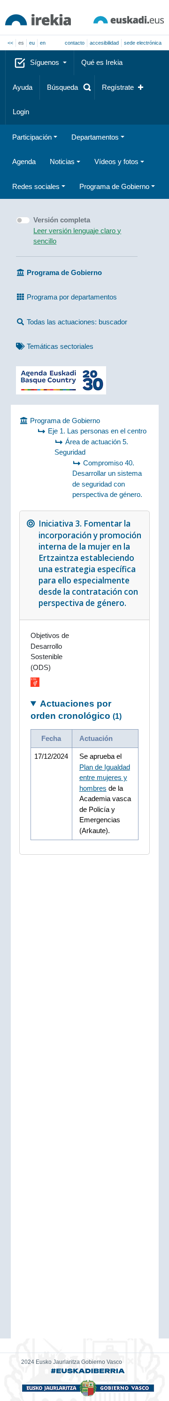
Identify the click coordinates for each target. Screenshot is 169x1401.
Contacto (74, 43)
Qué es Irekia (102, 62)
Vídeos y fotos (116, 161)
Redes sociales (36, 186)
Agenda (24, 161)
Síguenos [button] (45, 62)
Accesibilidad (104, 43)
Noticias (62, 161)
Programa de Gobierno (114, 186)
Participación (32, 137)
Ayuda (22, 87)
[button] (67, 87)
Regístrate (118, 87)
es (21, 43)
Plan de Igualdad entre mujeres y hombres (104, 777)
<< (10, 43)
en (43, 43)
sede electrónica (142, 43)
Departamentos (95, 137)
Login (21, 112)
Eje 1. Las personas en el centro (97, 431)
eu (32, 43)
